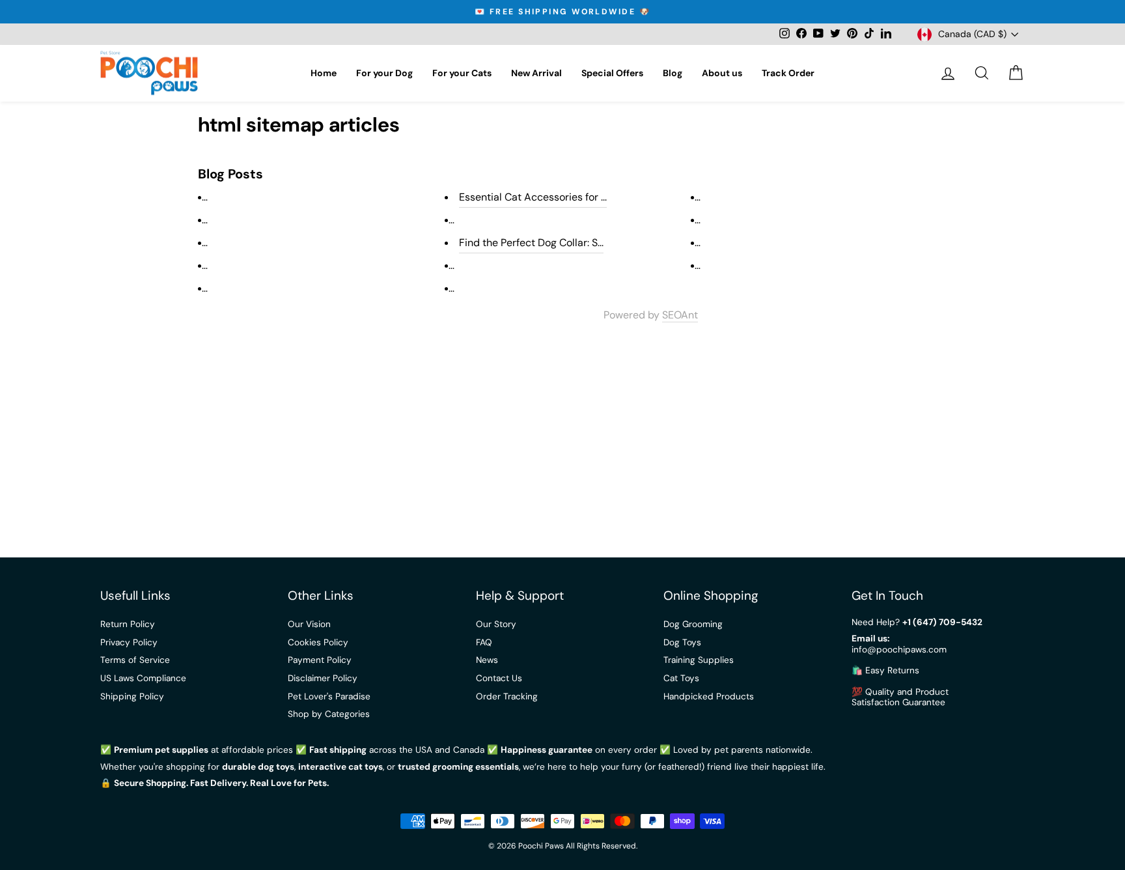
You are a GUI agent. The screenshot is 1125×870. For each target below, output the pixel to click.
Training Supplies (698, 660)
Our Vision (309, 624)
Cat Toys (681, 678)
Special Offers (612, 73)
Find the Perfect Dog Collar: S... (531, 242)
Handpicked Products (708, 696)
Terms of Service (135, 660)
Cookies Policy (318, 642)
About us (722, 73)
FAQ (484, 642)
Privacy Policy (129, 642)
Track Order (788, 73)
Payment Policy (320, 660)
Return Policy (127, 624)
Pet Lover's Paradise (329, 696)
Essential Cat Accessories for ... (533, 197)
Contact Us (499, 678)
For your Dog (384, 73)
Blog (672, 73)
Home (324, 73)
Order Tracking (507, 696)
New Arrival (536, 73)
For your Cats (462, 73)
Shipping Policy (132, 696)
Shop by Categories (329, 714)
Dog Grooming (693, 624)
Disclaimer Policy (322, 678)
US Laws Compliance (143, 678)
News (487, 660)
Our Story (496, 624)
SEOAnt (680, 315)
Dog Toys (682, 642)
